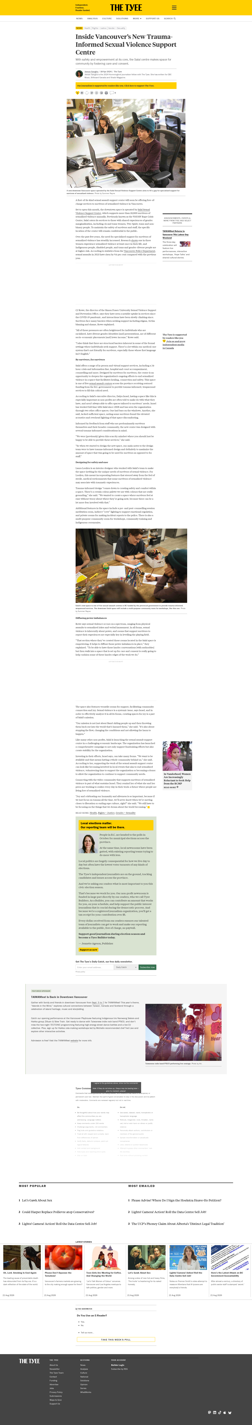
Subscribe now (147, 967)
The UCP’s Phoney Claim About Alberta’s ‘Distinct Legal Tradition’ (178, 1223)
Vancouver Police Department (139, 250)
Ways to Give (56, 1399)
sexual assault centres (100, 383)
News (79, 18)
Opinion (84, 1384)
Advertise (54, 1384)
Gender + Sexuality (116, 28)
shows (134, 240)
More (136, 18)
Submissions (56, 1395)
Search (168, 18)
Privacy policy (80, 972)
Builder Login (117, 1365)
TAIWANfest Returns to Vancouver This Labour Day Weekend (176, 234)
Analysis (92, 18)
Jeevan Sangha (91, 71)
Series (83, 1388)
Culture (107, 18)
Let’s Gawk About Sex (37, 1200)
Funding (53, 1380)
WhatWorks (85, 1392)
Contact (53, 1376)
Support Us (152, 18)
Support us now (88, 949)
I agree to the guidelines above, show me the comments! (116, 1087)
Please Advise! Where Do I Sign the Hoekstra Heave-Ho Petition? (176, 1200)
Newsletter (55, 1368)
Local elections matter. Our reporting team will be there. (103, 825)
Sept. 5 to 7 (98, 1002)
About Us (54, 1365)
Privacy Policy (56, 1392)
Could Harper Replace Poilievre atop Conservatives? (58, 1212)
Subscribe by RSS (119, 1368)
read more (170, 787)
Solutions (122, 18)
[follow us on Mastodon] (92, 93)
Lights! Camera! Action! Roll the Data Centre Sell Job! (59, 1223)
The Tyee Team (57, 1372)
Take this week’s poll (116, 1339)
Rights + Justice (99, 28)
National (84, 1376)
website (74, 1040)
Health (87, 28)
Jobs (52, 1388)
